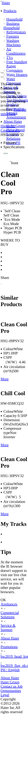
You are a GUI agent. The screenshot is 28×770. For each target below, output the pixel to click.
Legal (5, 695)
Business (13, 23)
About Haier (10, 638)
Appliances (9, 604)
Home (5, 126)
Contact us (9, 686)
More (5, 379)
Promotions (9, 647)
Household (14, 19)
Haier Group (15, 126)
